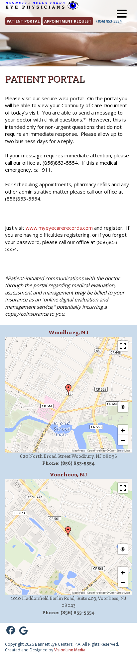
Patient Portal (23, 21)
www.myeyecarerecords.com (59, 227)
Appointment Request (67, 21)
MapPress (78, 450)
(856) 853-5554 (108, 21)
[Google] (23, 630)
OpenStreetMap (119, 450)
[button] (68, 389)
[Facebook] (10, 630)
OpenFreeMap (96, 450)
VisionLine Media (69, 650)
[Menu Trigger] (121, 13)
